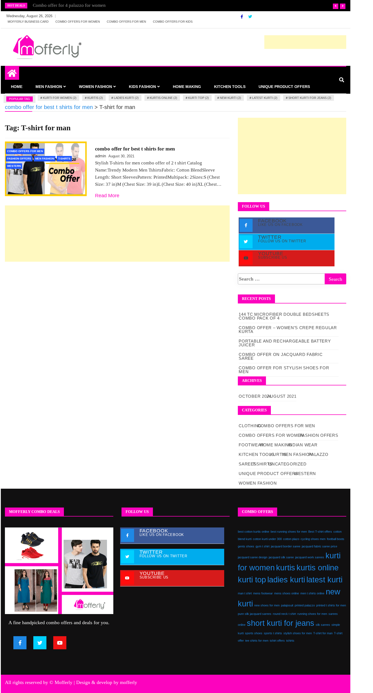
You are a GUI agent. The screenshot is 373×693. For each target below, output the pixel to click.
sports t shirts (273, 633)
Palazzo (318, 454)
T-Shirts (64, 158)
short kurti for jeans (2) (309, 97)
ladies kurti (286, 579)
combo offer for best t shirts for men (135, 149)
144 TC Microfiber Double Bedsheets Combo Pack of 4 (284, 316)
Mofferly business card (28, 21)
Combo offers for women (77, 21)
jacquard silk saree (281, 557)
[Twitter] (250, 16)
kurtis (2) (95, 97)
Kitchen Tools (229, 86)
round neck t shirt (284, 613)
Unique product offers (284, 86)
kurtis (285, 567)
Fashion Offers (19, 158)
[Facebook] (242, 16)
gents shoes (246, 546)
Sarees (247, 464)
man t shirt (245, 593)
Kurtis (278, 454)
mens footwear (263, 593)
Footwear (251, 445)
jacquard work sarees (309, 557)
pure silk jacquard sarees (254, 613)
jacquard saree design (252, 557)
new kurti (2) (230, 97)
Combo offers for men (126, 21)
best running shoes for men (289, 531)
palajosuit (287, 605)
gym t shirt (263, 546)
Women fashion (95, 86)
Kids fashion (142, 86)
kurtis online (318, 567)
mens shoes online (286, 593)
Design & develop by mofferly (106, 682)
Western (14, 165)
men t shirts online (312, 593)
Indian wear (303, 445)
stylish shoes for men (297, 633)
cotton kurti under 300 (267, 539)
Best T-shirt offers (320, 531)
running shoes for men (312, 613)
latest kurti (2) (264, 97)
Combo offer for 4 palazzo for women (69, 5)
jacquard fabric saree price (319, 546)
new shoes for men (267, 605)
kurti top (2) (198, 97)
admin (100, 156)
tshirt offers (277, 640)
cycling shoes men (313, 539)
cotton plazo (291, 539)
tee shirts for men (256, 640)
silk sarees (323, 624)
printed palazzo (305, 605)
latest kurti (324, 579)
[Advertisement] (305, 42)
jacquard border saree (285, 546)
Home (16, 86)
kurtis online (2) (163, 97)
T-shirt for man (323, 633)
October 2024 (255, 396)
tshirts (290, 640)
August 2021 (282, 396)
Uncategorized (287, 464)
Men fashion (48, 86)
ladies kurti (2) (126, 97)
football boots (335, 539)
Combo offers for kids (173, 21)
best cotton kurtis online (253, 531)
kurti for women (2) (59, 97)
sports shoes (253, 633)
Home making (187, 86)
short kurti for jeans (280, 622)
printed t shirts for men (331, 605)
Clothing (250, 425)
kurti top (252, 579)
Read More (107, 195)
